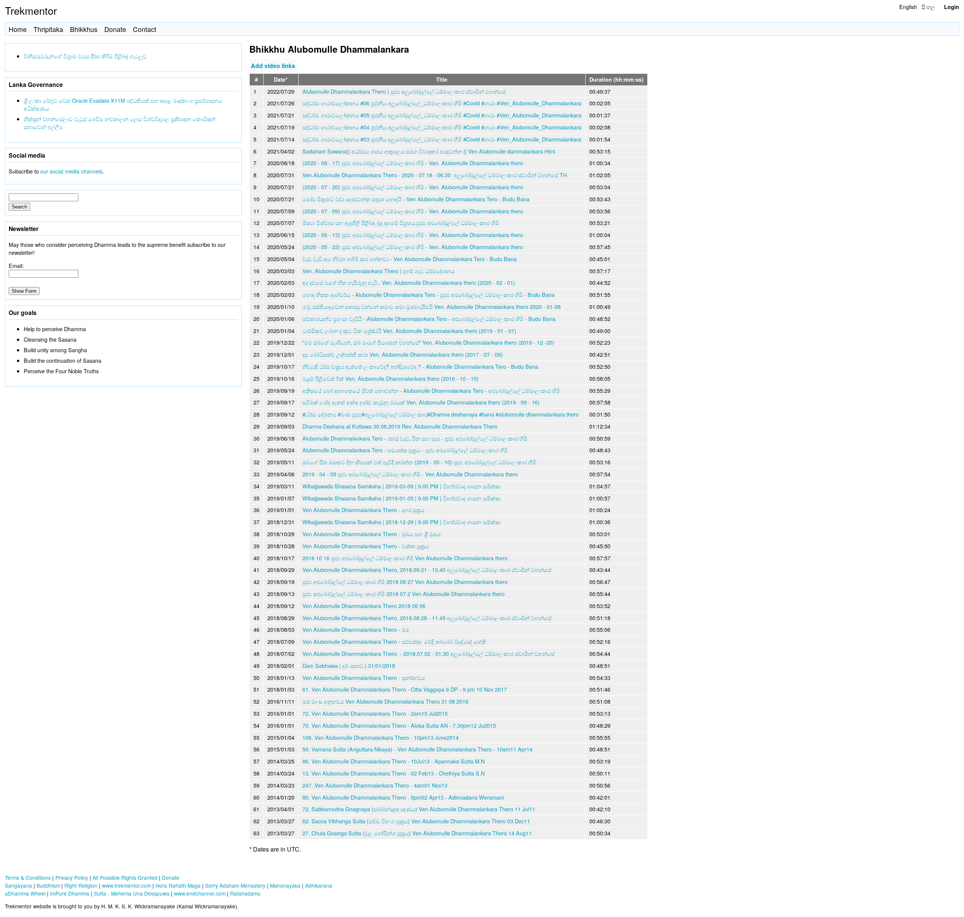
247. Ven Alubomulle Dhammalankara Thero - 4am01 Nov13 (374, 785)
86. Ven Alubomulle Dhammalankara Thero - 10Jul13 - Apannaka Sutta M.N (393, 761)
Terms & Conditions (28, 877)
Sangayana (18, 885)
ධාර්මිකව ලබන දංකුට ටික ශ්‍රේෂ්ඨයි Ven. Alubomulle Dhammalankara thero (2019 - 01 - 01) (409, 331)
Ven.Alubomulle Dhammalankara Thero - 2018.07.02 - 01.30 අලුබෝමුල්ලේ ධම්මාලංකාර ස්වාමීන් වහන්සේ (428, 653)
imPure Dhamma (69, 893)
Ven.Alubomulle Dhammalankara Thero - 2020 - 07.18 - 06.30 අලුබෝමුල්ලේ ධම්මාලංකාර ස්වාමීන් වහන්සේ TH (434, 175)
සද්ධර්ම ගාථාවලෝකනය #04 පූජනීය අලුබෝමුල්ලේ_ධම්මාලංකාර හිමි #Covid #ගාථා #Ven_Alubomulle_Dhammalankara (441, 127)
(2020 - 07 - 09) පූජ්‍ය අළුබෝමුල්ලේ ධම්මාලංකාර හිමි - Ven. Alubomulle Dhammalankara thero (412, 211)
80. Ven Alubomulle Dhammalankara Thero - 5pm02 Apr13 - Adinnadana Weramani (403, 797)
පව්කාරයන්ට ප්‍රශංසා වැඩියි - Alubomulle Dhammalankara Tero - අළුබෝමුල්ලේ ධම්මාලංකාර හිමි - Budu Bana (428, 318)
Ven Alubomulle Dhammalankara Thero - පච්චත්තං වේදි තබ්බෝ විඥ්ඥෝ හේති (394, 641)
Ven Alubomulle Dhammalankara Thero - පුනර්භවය (363, 677)
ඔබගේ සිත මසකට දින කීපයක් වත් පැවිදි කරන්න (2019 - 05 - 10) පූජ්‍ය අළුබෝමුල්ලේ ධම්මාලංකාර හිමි (419, 462)
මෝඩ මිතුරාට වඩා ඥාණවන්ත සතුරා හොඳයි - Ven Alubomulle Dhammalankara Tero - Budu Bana (415, 199)
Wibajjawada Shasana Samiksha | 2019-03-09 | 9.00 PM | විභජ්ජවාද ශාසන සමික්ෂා (401, 486)
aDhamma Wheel (25, 893)
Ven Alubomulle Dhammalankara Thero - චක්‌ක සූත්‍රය (365, 546)
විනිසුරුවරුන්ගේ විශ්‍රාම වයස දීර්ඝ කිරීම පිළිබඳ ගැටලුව (85, 56)
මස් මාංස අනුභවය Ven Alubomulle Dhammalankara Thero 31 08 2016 (385, 701)
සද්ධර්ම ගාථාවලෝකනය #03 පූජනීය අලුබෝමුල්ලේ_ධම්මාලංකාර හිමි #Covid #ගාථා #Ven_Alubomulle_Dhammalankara (441, 139)
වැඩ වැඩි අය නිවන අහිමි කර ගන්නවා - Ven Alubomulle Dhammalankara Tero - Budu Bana (409, 259)
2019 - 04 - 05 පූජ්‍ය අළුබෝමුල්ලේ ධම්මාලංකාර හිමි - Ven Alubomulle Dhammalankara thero (410, 474)
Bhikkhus (84, 29)
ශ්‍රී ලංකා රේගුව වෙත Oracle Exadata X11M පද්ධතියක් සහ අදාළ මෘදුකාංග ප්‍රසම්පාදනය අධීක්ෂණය (123, 104)
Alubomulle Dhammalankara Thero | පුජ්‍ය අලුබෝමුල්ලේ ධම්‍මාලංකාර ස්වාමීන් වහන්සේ (404, 91)
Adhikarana (318, 885)
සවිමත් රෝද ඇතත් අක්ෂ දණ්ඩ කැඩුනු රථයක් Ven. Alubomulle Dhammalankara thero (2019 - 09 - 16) (421, 402)
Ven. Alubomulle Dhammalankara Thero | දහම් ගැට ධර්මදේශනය (378, 271)
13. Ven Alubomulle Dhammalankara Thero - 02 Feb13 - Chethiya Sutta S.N (393, 773)
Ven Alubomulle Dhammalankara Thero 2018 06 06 (364, 606)
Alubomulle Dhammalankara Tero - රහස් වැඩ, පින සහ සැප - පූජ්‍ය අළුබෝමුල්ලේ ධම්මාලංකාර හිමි (414, 438)
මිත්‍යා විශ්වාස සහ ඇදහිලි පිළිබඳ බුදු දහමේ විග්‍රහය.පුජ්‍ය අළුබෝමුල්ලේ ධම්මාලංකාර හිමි (400, 223)
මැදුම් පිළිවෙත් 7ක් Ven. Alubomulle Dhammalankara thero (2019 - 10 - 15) (390, 378)
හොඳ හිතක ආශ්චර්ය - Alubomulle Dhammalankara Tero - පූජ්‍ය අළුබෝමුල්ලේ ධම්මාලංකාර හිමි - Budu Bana (428, 294)
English (908, 7)
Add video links (273, 65)
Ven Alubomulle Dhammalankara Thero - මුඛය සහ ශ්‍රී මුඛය (371, 534)
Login (951, 7)
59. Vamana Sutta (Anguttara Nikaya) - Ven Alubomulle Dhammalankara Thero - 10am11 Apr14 (417, 749)
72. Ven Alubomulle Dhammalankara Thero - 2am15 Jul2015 (375, 713)
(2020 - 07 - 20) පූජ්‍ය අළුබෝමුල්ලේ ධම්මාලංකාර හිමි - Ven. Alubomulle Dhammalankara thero (412, 187)
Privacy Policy (71, 877)
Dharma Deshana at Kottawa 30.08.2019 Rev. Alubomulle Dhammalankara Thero (399, 426)
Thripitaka (48, 29)
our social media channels (71, 171)
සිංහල (928, 7)
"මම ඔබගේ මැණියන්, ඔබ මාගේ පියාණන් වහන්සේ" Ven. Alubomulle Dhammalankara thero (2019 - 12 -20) (428, 342)
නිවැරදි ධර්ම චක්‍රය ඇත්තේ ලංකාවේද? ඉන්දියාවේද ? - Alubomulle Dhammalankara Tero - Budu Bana (420, 366)
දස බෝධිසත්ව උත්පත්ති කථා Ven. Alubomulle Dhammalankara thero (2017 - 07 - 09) (402, 354)
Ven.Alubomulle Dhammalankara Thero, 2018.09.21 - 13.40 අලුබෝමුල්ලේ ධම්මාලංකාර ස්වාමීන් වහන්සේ (426, 569)
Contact (144, 29)
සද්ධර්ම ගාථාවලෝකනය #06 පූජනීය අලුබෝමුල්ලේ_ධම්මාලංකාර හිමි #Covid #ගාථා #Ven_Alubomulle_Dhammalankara (441, 103)
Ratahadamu (245, 893)
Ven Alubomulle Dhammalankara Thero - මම (355, 629)
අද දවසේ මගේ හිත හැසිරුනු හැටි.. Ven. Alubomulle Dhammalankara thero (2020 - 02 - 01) (408, 282)
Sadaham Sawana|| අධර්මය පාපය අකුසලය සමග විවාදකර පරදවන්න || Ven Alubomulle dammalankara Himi (428, 151)
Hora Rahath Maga (178, 885)
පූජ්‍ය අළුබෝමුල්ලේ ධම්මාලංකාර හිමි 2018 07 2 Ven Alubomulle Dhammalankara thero (403, 594)
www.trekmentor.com (126, 885)
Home (18, 29)
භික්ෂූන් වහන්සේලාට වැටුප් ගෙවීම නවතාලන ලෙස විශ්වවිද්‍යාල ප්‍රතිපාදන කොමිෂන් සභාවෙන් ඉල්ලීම (119, 123)
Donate (115, 29)
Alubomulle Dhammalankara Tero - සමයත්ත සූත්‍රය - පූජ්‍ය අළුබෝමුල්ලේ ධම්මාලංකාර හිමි (405, 450)
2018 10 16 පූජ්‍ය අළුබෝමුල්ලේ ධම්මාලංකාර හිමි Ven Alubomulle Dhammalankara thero (405, 558)
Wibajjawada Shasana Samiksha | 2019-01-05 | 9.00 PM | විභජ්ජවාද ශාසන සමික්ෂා (401, 498)
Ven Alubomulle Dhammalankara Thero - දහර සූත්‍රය (363, 510)
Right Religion (81, 885)
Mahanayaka (285, 885)
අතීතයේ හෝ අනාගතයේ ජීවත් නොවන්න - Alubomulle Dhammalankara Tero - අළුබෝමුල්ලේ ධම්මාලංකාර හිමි (431, 390)
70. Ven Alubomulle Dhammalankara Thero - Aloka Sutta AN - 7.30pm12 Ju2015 (399, 725)
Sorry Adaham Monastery (235, 885)
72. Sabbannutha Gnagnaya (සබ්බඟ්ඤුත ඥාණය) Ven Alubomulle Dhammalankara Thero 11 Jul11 (418, 809)
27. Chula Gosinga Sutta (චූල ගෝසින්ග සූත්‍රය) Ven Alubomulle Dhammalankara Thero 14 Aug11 (417, 833)
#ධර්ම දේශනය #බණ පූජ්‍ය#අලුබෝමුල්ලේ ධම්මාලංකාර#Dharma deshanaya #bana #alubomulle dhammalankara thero (440, 414)
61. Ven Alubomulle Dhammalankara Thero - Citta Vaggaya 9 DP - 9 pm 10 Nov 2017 (404, 689)
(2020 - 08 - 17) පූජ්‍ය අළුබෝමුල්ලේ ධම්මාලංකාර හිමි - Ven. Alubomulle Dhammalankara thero (412, 163)
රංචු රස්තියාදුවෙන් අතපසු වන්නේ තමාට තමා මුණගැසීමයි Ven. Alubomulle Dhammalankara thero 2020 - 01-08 (431, 306)
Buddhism (48, 885)
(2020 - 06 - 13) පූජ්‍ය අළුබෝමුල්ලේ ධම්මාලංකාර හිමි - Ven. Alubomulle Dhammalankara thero (412, 235)
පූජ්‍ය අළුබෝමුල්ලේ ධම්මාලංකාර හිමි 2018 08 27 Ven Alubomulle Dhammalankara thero (405, 581)
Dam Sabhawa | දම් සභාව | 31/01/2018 (348, 665)
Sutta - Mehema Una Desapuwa (131, 893)
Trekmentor (31, 10)
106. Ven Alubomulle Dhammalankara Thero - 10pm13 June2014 (380, 737)
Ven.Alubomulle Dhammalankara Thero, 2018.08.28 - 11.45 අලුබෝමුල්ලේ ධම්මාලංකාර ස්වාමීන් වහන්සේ (426, 618)
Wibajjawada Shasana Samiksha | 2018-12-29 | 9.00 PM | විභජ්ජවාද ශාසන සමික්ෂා (401, 522)
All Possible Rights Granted (125, 877)
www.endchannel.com (200, 893)
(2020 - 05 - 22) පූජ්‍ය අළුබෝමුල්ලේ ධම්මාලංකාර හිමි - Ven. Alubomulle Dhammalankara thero (412, 247)
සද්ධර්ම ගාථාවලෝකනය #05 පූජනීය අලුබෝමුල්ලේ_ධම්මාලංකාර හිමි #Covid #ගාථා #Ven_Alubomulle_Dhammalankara (441, 115)
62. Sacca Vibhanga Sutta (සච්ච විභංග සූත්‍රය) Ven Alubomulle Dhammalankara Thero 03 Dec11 (416, 821)
